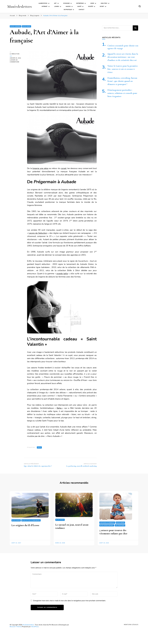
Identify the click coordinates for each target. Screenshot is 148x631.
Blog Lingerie (15, 26)
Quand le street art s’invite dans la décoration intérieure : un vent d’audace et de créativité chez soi (122, 57)
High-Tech (104, 3)
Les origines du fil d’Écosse (25, 525)
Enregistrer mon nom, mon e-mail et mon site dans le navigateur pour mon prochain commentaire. (69, 600)
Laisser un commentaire (17, 61)
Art (55, 3)
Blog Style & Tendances (31, 520)
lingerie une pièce (40, 168)
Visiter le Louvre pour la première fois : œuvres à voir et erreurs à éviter (122, 69)
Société (90, 6)
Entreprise (80, 3)
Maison (68, 6)
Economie (66, 3)
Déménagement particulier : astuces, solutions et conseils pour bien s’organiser (122, 93)
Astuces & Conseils (107, 522)
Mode (92, 3)
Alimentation (43, 3)
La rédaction (14, 54)
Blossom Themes (16, 627)
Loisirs (56, 6)
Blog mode (26, 26)
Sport (102, 6)
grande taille (62, 273)
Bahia (59, 408)
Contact (81, 9)
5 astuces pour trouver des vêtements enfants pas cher (113, 532)
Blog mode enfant (106, 525)
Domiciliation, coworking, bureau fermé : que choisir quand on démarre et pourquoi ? (122, 81)
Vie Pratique (68, 9)
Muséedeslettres (19, 6)
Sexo (39, 447)
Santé (79, 6)
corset (63, 168)
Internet (44, 6)
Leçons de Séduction (38, 233)
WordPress (35, 627)
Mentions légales (131, 624)
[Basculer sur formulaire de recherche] (140, 6)
